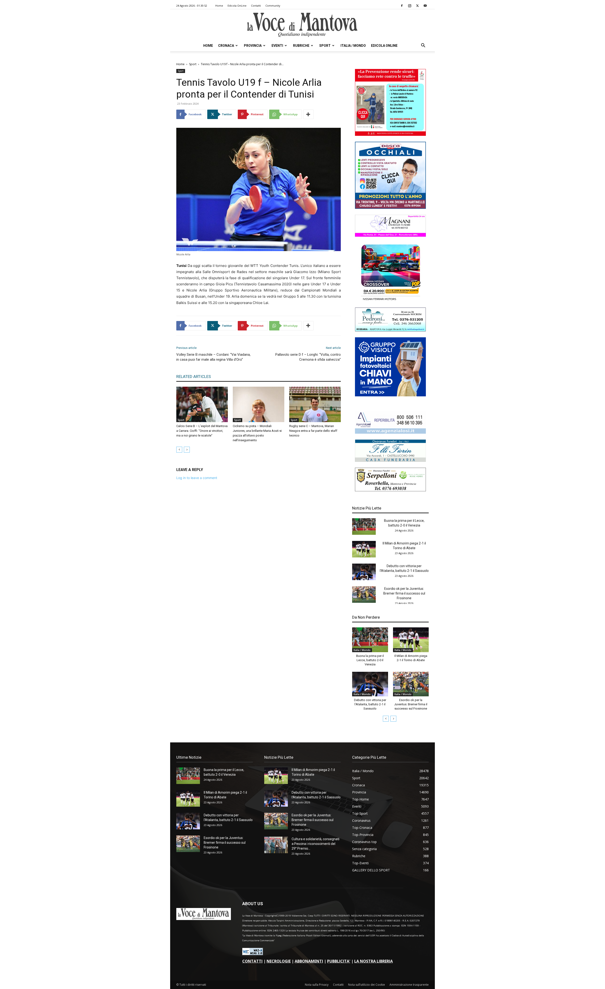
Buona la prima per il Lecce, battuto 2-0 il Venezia (370, 660)
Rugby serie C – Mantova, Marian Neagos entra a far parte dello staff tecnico (313, 430)
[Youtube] (425, 5)
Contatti (256, 5)
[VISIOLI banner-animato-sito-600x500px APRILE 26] (390, 395)
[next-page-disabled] (187, 450)
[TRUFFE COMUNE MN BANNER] (390, 134)
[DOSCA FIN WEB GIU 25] (390, 207)
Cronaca (226, 45)
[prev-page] (179, 450)
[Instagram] (409, 5)
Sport (325, 45)
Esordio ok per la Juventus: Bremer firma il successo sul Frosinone (404, 593)
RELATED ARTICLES (193, 376)
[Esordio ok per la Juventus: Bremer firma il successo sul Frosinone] (364, 594)
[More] (308, 114)
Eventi (277, 45)
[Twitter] (417, 5)
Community (272, 5)
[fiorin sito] (390, 460)
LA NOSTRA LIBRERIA (373, 961)
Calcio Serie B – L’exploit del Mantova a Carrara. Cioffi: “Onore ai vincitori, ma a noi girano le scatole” (202, 430)
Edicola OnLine (237, 5)
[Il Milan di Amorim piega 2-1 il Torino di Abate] (364, 549)
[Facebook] (401, 5)
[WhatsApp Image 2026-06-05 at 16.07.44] (390, 300)
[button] (423, 46)
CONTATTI (252, 961)
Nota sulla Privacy (316, 985)
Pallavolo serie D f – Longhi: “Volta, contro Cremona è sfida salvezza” (308, 357)
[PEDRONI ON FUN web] (390, 330)
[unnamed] (390, 432)
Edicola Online (384, 45)
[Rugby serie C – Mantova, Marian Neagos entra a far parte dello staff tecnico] (315, 404)
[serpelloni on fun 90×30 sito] (390, 490)
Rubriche (301, 45)
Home (219, 5)
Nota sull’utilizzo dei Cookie (366, 985)
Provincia (253, 45)
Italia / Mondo (353, 45)
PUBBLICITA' (338, 961)
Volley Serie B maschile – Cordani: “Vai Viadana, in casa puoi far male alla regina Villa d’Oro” (213, 357)
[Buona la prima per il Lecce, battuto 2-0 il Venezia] (364, 526)
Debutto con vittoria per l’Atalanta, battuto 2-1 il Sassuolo (370, 704)
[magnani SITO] (390, 235)
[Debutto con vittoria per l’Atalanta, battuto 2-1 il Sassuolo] (364, 572)
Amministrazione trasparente (409, 985)
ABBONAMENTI (309, 961)
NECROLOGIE (279, 961)
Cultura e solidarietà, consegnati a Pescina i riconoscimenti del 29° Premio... (315, 843)
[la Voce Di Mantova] (302, 25)
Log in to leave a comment (196, 478)
